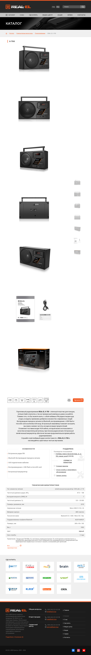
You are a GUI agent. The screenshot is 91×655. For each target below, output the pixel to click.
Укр (53, 7)
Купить (77, 400)
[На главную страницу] (7, 33)
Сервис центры (61, 475)
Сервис (70, 15)
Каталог (12, 15)
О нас (22, 15)
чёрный (81, 531)
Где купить (33, 15)
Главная (66, 610)
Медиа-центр (47, 15)
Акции (59, 15)
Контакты (81, 15)
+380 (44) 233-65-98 (53, 609)
